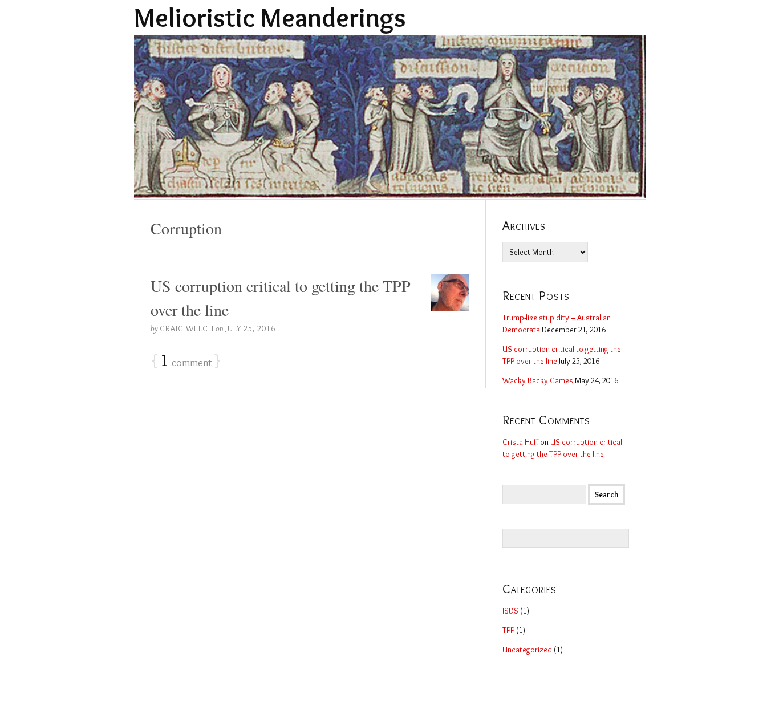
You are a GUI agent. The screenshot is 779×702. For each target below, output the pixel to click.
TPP (508, 630)
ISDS (510, 611)
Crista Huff (520, 442)
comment (186, 361)
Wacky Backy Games (537, 380)
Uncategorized (527, 649)
